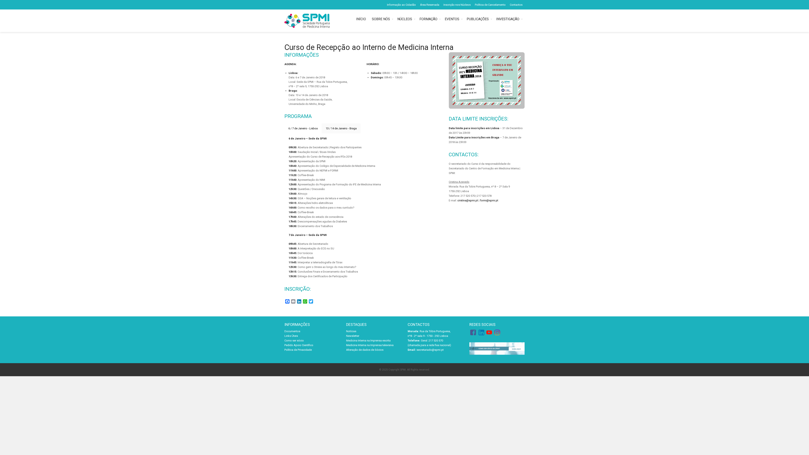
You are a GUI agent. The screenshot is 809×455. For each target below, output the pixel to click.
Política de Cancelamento (490, 4)
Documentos (292, 331)
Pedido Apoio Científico (298, 345)
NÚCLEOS (404, 19)
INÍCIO (362, 19)
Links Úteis (291, 335)
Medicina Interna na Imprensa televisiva (370, 345)
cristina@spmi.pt (467, 200)
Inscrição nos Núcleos (457, 4)
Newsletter (352, 335)
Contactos (516, 4)
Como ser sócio (294, 340)
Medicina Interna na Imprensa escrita (368, 340)
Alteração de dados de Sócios (364, 349)
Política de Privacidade (298, 349)
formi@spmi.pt (489, 200)
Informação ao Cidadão (401, 4)
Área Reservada (429, 4)
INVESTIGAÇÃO (507, 19)
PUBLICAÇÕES (478, 19)
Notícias (351, 331)
